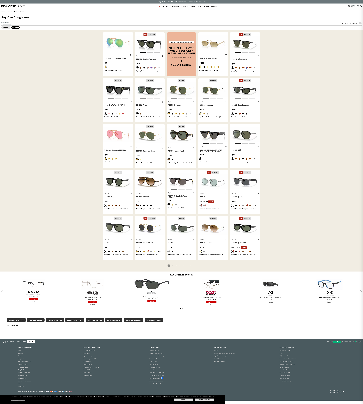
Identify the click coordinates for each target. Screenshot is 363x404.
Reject (183, 399)
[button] (361, 291)
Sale (159, 6)
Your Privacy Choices (154, 378)
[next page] (194, 266)
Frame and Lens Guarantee (156, 372)
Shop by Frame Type (24, 372)
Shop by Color (22, 370)
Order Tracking (153, 361)
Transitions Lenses (285, 375)
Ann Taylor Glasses (95, 320)
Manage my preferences (18, 400)
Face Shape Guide (284, 367)
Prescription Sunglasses (24, 361)
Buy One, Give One (219, 361)
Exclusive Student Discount (91, 367)
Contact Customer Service (156, 381)
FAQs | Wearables (285, 356)
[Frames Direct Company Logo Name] (13, 6)
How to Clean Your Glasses (287, 361)
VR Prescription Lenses (24, 381)
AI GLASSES (7, 22)
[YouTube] (344, 391)
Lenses (206, 6)
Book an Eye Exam (285, 378)
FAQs (281, 353)
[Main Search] (349, 6)
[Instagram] (340, 391)
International (152, 370)
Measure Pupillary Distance (287, 364)
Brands (200, 6)
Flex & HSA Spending (285, 381)
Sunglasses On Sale (154, 320)
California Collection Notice (156, 375)
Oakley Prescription (16, 320)
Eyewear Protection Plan (155, 353)
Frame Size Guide (284, 370)
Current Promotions (89, 350)
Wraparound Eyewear (133, 320)
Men (19, 350)
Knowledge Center (285, 350)
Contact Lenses (22, 364)
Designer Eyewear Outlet (90, 359)
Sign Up (31, 342)
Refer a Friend (87, 372)
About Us (216, 350)
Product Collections (23, 367)
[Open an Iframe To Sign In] (355, 6)
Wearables (184, 6)
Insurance (214, 6)
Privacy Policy (163, 396)
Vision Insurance (153, 364)
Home (3, 11)
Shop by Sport (22, 378)
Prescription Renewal (155, 384)
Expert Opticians (218, 359)
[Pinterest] (337, 391)
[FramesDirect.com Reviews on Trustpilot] (287, 342)
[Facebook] (331, 391)
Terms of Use (175, 396)
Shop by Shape (22, 375)
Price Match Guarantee (89, 370)
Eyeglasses (165, 6)
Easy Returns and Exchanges (157, 356)
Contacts (192, 6)
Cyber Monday (87, 356)
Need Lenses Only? (285, 372)
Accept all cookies (204, 399)
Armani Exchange (113, 320)
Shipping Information (155, 367)
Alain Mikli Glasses (55, 320)
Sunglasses (175, 6)
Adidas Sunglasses (36, 320)
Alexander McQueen (74, 320)
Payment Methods (154, 350)
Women (20, 353)
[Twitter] (334, 391)
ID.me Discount (87, 364)
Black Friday (86, 353)
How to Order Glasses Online (288, 359)
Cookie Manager (209, 396)
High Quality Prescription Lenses (223, 356)
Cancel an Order (153, 359)
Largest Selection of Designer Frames (224, 353)
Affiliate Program (88, 375)
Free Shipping (87, 361)
